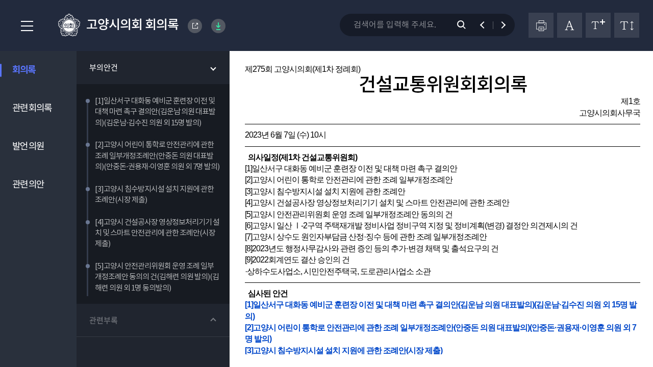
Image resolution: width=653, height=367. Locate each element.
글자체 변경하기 (569, 25)
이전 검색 (487, 25)
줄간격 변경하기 (626, 25)
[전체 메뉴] (24, 26)
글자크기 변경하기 (598, 25)
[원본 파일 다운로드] (218, 26)
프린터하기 (541, 25)
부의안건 (103, 67)
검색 (466, 25)
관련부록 (103, 320)
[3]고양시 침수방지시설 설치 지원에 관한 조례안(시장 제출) (343, 350)
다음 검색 (499, 25)
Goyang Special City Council (195, 26)
